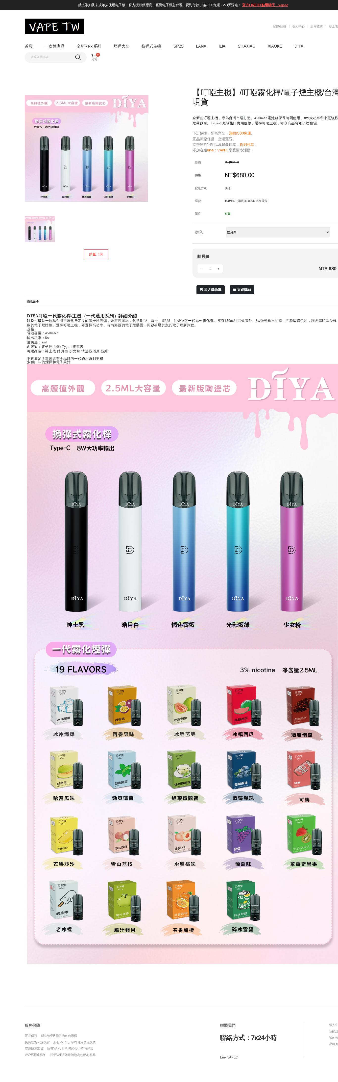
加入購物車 (212, 290)
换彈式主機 (151, 46)
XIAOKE (275, 46)
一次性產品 (55, 46)
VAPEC (223, 150)
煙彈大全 (121, 46)
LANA (201, 46)
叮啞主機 (211, 118)
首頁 (29, 46)
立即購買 (244, 290)
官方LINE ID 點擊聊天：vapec (265, 5)
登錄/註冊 (279, 26)
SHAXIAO (246, 46)
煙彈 (48, 362)
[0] (94, 57)
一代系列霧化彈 (201, 321)
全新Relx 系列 (89, 46)
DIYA (298, 46)
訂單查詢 (317, 26)
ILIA (222, 46)
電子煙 (304, 123)
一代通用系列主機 (88, 359)
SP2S (178, 46)
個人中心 (298, 26)
